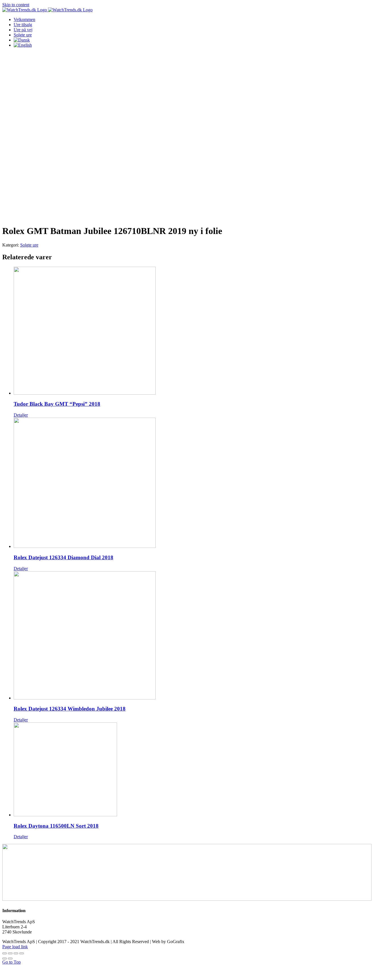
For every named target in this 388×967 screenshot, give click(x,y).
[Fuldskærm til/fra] (16, 953)
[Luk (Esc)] (4, 953)
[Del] (10, 953)
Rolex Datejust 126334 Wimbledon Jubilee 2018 (70, 709)
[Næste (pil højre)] (10, 958)
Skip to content (15, 4)
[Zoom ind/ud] (21, 953)
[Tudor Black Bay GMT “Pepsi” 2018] (200, 331)
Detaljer (21, 415)
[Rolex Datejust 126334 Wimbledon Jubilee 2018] (200, 636)
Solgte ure (29, 245)
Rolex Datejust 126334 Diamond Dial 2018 (63, 557)
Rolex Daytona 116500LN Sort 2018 (56, 826)
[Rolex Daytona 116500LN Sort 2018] (200, 769)
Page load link (15, 946)
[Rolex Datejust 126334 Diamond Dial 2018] (200, 483)
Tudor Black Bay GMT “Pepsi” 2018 (57, 404)
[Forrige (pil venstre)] (4, 958)
